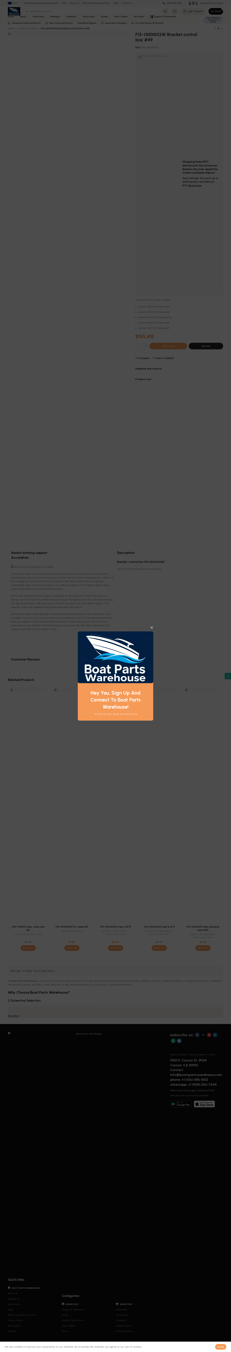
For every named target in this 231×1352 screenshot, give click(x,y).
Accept (220, 1347)
